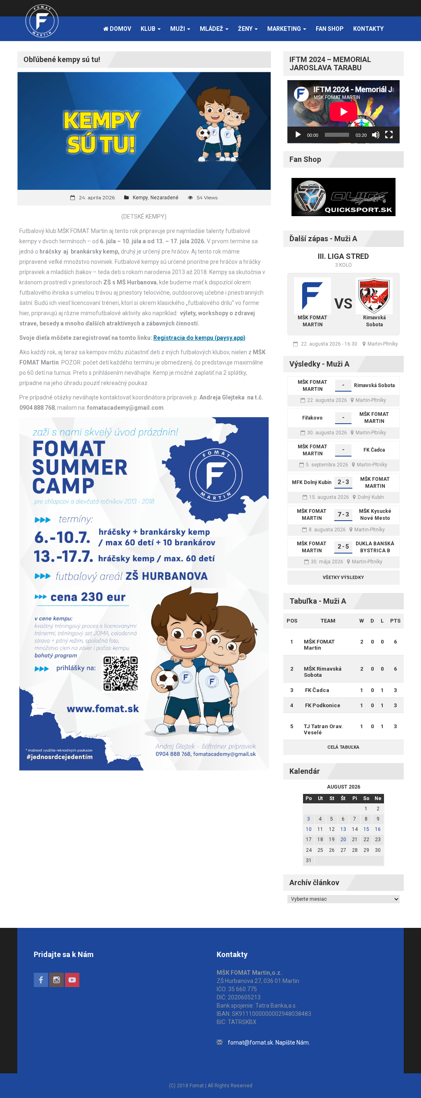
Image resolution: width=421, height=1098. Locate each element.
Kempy (140, 198)
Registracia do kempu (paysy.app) (199, 337)
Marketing (284, 28)
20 (343, 839)
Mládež (212, 28)
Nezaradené (164, 198)
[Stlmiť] (376, 135)
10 (309, 829)
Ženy (246, 28)
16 (378, 829)
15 (366, 829)
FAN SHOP (330, 28)
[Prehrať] (298, 135)
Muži (178, 28)
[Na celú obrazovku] (389, 135)
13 (343, 829)
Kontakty (368, 28)
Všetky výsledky (343, 577)
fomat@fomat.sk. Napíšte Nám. (269, 1042)
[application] (343, 111)
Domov (120, 28)
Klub (149, 28)
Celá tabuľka (343, 747)
